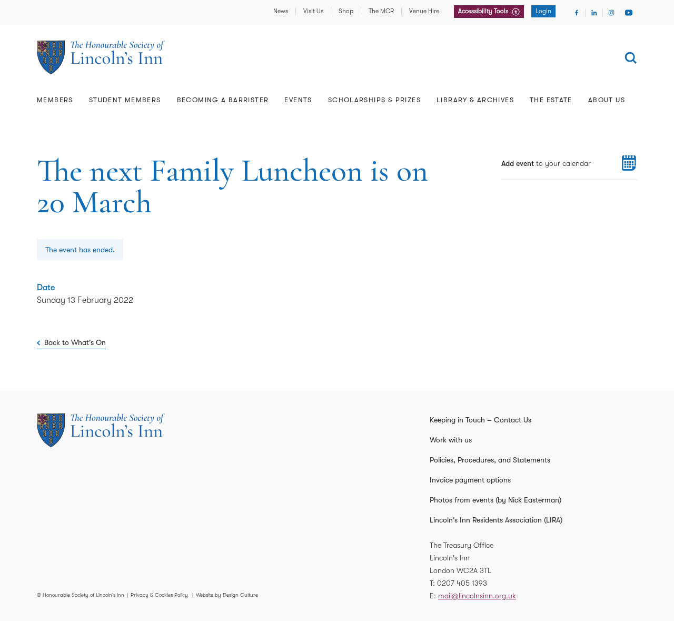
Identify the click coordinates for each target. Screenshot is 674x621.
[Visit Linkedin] (594, 12)
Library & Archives (475, 100)
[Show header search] (630, 58)
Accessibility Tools (484, 11)
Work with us (451, 440)
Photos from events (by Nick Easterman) (495, 500)
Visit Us (313, 11)
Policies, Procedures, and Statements (490, 460)
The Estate (551, 100)
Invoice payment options (470, 480)
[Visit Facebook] (576, 12)
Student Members (125, 100)
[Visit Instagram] (611, 12)
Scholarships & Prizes (374, 100)
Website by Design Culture (227, 595)
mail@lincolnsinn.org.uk (477, 596)
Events (298, 100)
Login (543, 11)
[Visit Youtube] (628, 12)
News (280, 11)
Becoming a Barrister (223, 100)
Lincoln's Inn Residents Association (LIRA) (496, 520)
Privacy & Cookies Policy (159, 595)
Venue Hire (424, 11)
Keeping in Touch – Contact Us (480, 420)
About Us (606, 100)
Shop (346, 11)
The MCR (381, 11)
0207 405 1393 (462, 583)
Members (55, 100)
